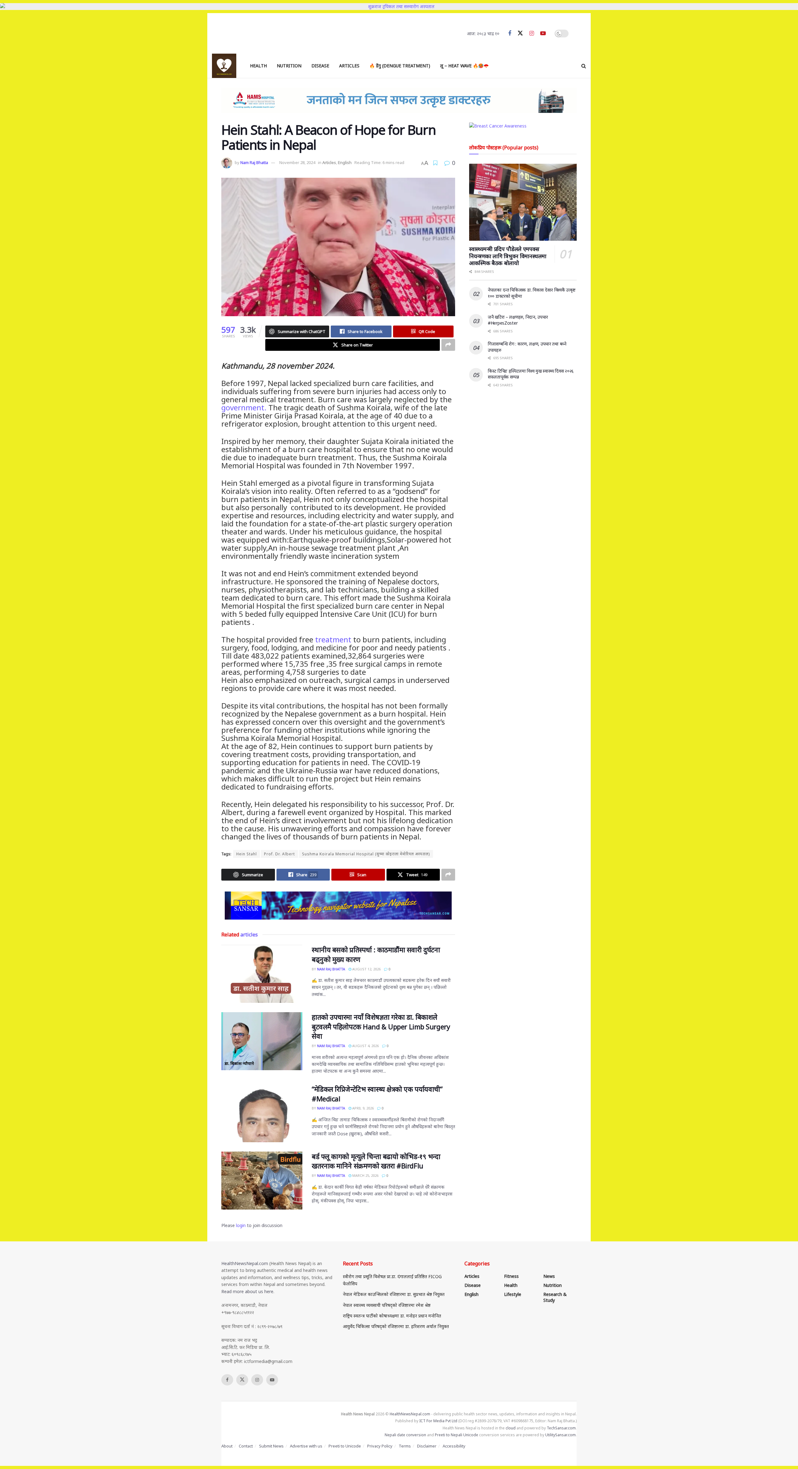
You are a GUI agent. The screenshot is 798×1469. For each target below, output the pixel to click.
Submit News (271, 1446)
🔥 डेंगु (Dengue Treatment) (399, 66)
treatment (333, 639)
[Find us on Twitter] (520, 33)
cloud (511, 1428)
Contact (246, 1446)
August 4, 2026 (365, 1045)
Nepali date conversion (405, 1435)
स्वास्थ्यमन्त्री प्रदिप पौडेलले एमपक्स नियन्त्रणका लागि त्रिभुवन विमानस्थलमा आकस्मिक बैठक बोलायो (507, 256)
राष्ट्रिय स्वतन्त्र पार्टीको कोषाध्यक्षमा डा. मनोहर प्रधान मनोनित (392, 1316)
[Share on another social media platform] (448, 345)
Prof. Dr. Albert (279, 854)
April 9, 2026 (362, 1108)
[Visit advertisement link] (338, 906)
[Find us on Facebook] (509, 33)
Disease (320, 66)
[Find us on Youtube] (543, 33)
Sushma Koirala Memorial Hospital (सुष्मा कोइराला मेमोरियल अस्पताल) (366, 854)
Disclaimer (426, 1446)
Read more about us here (247, 1291)
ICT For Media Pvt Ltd (438, 1420)
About (227, 1446)
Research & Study (555, 1297)
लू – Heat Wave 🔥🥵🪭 (464, 66)
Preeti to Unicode (345, 1446)
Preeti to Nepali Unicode (456, 1435)
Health (258, 66)
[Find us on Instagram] (531, 33)
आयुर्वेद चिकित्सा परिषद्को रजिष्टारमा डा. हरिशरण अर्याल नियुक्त (396, 1326)
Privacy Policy (379, 1446)
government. (244, 407)
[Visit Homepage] (224, 66)
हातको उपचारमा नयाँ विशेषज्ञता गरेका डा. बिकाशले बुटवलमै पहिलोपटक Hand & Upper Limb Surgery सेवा (381, 1026)
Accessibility (454, 1446)
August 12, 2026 (366, 969)
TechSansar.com (561, 1428)
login (241, 1225)
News (549, 1276)
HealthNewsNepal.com (244, 1263)
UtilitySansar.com (560, 1435)
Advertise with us (306, 1446)
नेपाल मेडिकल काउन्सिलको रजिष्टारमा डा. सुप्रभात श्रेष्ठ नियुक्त (394, 1294)
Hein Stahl (246, 854)
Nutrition (289, 66)
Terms (405, 1446)
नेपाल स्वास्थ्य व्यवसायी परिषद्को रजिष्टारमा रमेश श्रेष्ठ (386, 1305)
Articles (349, 66)
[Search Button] (583, 66)
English (345, 162)
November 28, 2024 (297, 162)
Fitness (511, 1276)
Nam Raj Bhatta (254, 162)
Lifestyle (512, 1294)
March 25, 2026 (364, 1175)
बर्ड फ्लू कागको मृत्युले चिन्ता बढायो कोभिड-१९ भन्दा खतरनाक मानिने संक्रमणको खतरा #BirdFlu (376, 1161)
